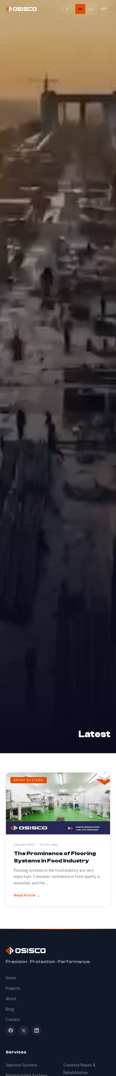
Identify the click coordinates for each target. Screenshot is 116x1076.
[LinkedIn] (37, 1030)
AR (90, 9)
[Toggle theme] (67, 8)
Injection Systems (21, 1065)
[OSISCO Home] (21, 9)
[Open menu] (104, 9)
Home (11, 977)
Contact (13, 1019)
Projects (13, 988)
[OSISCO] (58, 951)
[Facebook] (11, 1030)
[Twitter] (24, 1030)
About (11, 998)
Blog (10, 1009)
